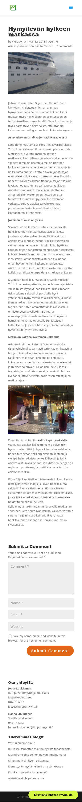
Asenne (53, 41)
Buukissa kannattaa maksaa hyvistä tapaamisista (39, 749)
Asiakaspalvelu (17, 46)
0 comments (64, 46)
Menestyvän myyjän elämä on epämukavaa (35, 766)
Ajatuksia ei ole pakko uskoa (26, 778)
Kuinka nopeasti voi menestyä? (27, 772)
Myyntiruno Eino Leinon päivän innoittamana (37, 754)
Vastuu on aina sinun (21, 743)
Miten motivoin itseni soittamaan (29, 760)
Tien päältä (35, 46)
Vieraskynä (19, 41)
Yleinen (49, 46)
